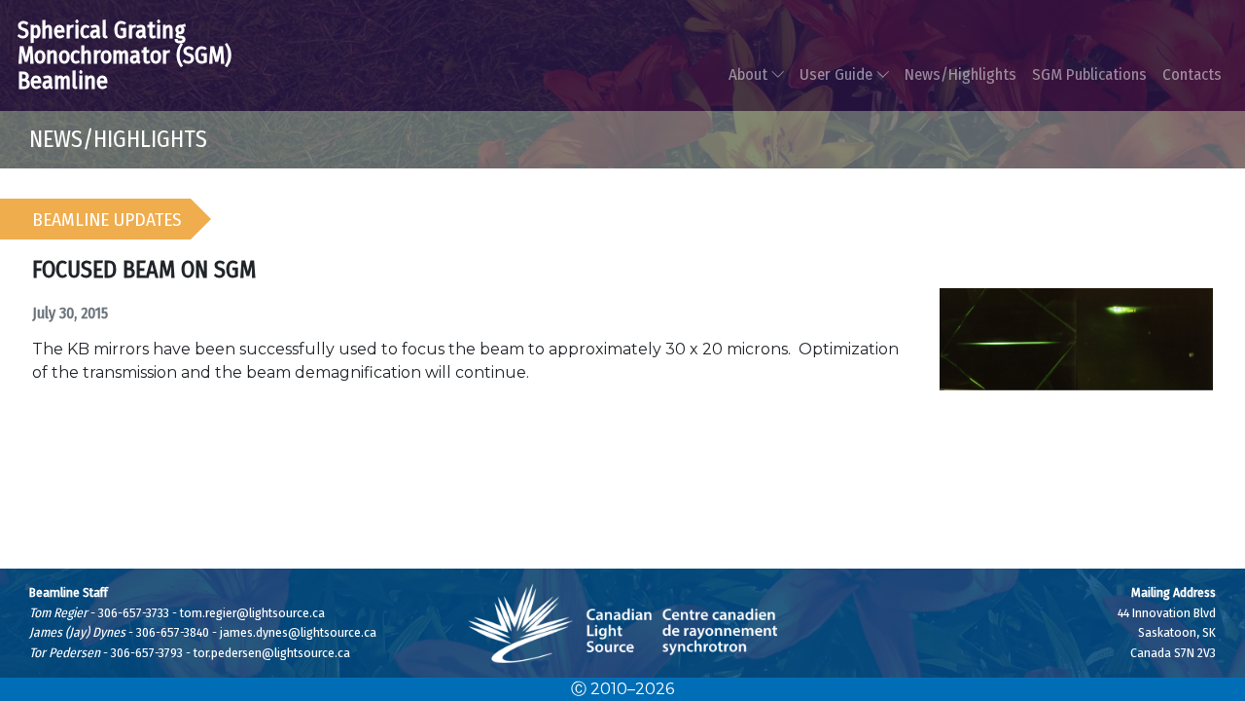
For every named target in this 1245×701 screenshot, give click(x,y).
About (750, 74)
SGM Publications (1089, 74)
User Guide (838, 74)
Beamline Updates (107, 219)
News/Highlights (960, 74)
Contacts (1192, 74)
